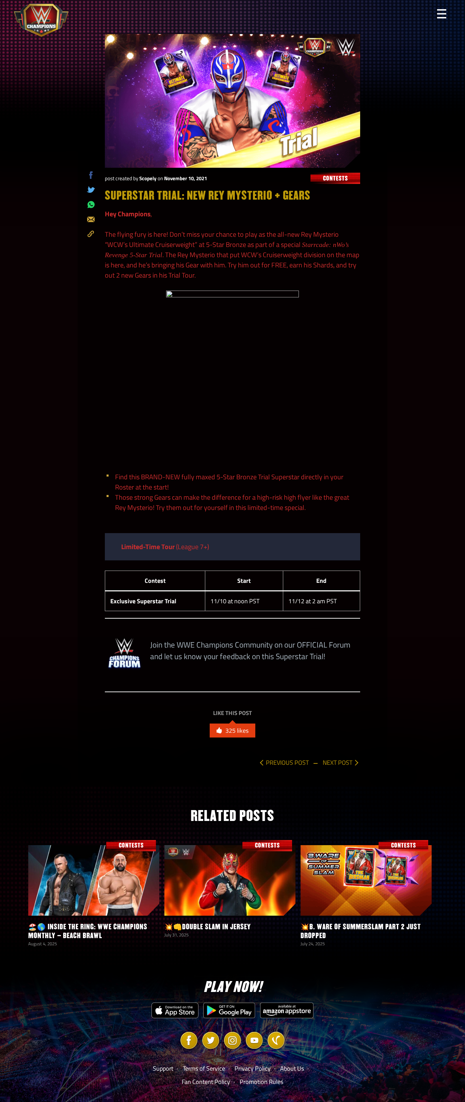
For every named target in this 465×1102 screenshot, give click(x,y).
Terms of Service (204, 1068)
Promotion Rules (261, 1081)
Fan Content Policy (206, 1081)
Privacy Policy (253, 1068)
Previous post (287, 762)
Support (163, 1068)
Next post (337, 762)
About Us (292, 1068)
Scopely (148, 178)
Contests (335, 178)
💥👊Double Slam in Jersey (207, 926)
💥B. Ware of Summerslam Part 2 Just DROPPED (361, 931)
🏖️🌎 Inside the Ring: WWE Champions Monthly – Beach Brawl (87, 931)
